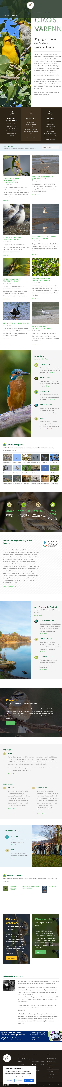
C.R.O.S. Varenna (39, 1064)
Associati (40, 952)
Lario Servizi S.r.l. (54, 1085)
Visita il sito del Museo (9, 586)
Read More (6, 200)
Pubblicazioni (13, 12)
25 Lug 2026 (8, 283)
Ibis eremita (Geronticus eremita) (13, 888)
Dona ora (11, 958)
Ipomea (45, 1085)
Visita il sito (11, 773)
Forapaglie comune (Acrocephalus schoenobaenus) (11, 180)
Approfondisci (11, 138)
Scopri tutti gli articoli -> (41, 359)
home (4, 12)
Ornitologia (23, 12)
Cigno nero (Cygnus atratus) (16, 323)
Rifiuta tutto (19, 1080)
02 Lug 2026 (37, 330)
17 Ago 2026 (8, 184)
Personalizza (9, 1080)
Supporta (6, 15)
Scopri (10, 723)
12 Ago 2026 (37, 181)
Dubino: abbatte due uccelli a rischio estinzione (30, 887)
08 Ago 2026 (37, 240)
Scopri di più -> (39, 615)
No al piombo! (52, 886)
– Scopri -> (52, 372)
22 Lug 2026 (37, 282)
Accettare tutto (29, 1080)
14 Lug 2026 (8, 325)
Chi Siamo (47, 12)
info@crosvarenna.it (38, 1061)
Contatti (14, 15)
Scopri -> (42, 651)
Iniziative (51, 1065)
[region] (19, 1075)
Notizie (39, 12)
